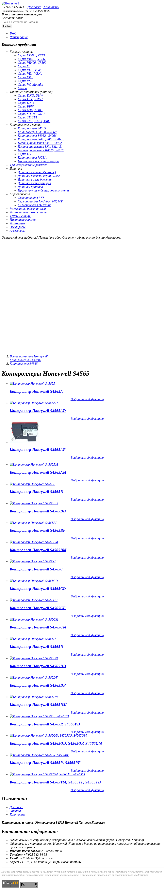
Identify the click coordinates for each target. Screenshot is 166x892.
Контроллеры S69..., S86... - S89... (41, 139)
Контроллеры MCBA (32, 157)
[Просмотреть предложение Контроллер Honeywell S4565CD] (34, 580)
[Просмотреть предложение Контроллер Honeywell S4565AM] (34, 464)
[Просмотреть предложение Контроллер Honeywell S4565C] (32, 561)
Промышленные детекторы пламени (43, 190)
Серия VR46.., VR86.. (32, 59)
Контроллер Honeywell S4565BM (38, 550)
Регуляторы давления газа (28, 208)
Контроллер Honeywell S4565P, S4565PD (45, 724)
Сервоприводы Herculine (34, 205)
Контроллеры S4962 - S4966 (37, 135)
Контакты (51, 7)
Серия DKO (26, 102)
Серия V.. (24, 66)
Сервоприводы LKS (31, 197)
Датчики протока (30, 186)
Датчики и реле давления (35, 179)
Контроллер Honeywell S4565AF (38, 450)
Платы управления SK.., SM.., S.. (40, 146)
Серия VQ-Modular (31, 84)
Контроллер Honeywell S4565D (36, 647)
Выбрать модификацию (87, 399)
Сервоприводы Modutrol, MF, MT (40, 201)
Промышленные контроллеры (38, 161)
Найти (7, 26)
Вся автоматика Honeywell (29, 356)
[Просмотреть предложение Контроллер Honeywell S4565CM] (34, 619)
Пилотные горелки (23, 219)
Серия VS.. (25, 81)
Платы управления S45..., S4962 (40, 143)
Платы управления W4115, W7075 (41, 150)
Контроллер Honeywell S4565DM (38, 705)
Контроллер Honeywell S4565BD (38, 511)
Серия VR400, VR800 (32, 62)
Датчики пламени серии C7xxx (39, 176)
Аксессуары (18, 230)
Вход (13, 33)
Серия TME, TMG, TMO (34, 121)
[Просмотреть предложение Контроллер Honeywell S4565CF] (33, 600)
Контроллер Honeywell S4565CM (38, 627)
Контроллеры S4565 (32, 128)
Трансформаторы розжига (28, 165)
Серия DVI (25, 154)
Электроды (18, 227)
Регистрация (19, 37)
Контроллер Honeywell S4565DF (38, 685)
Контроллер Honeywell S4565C (36, 569)
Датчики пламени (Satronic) (37, 172)
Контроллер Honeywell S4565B (36, 492)
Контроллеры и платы (25, 360)
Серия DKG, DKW (30, 95)
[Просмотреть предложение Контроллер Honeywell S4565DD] (34, 658)
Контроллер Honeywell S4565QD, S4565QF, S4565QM (56, 743)
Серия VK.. (25, 77)
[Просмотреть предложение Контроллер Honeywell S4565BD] (34, 503)
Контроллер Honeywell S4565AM (38, 472)
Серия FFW (26, 106)
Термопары (17, 223)
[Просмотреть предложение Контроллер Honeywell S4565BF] (33, 522)
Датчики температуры (34, 183)
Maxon (22, 88)
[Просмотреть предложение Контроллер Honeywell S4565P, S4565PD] (39, 716)
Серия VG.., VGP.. (30, 70)
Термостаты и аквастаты (28, 212)
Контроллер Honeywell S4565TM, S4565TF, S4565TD (55, 782)
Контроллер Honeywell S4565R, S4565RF (45, 763)
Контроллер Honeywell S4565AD (38, 411)
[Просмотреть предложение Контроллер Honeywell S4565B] (32, 484)
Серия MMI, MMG (30, 110)
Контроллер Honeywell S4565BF (38, 530)
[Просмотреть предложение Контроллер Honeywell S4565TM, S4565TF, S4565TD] (47, 774)
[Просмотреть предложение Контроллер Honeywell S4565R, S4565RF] (39, 755)
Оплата (15, 810)
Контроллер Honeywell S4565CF (38, 608)
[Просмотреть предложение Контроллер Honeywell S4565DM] (34, 696)
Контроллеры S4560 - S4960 (37, 132)
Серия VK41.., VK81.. (32, 55)
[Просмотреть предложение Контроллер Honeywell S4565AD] (34, 403)
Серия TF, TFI (27, 117)
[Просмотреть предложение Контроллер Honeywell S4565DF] (34, 677)
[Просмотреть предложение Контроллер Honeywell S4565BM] (34, 542)
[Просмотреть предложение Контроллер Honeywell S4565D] (33, 638)
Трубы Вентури (20, 216)
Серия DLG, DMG (30, 99)
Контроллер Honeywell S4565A (36, 391)
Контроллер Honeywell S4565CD (38, 588)
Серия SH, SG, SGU (31, 113)
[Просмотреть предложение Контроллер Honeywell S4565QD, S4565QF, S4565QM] (48, 735)
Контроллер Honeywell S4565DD (38, 666)
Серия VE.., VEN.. (30, 73)
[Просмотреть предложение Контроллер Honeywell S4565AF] (25, 442)
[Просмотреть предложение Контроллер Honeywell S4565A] (32, 383)
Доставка (34, 7)
